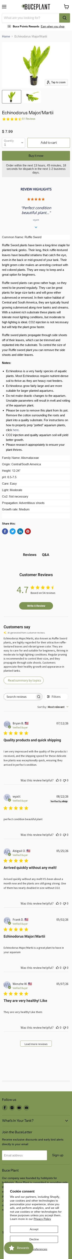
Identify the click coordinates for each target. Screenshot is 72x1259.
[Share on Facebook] (5, 531)
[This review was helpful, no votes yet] (57, 780)
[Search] (64, 18)
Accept (34, 1229)
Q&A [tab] (45, 555)
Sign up (57, 1155)
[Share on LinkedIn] (20, 531)
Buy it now (36, 156)
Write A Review (36, 606)
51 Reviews (28, 118)
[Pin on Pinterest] (28, 531)
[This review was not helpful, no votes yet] (64, 780)
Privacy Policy (42, 1219)
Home (6, 36)
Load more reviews (36, 1044)
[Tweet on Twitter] (13, 531)
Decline (34, 1239)
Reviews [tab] (29, 555)
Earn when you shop (52, 26)
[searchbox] (19, 696)
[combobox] (30, 18)
